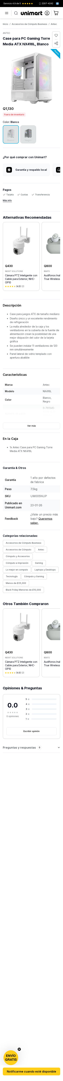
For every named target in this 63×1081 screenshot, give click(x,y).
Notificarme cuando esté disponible (31, 1071)
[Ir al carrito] (56, 13)
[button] (11, 1057)
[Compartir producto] (56, 43)
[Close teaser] (19, 1049)
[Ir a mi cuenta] (47, 13)
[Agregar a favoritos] (56, 35)
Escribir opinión (31, 731)
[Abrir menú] (6, 13)
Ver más (31, 425)
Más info (7, 200)
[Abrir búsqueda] (16, 13)
